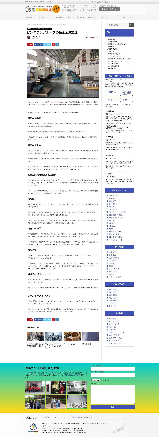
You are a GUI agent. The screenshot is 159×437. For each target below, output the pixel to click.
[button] (109, 9)
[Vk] (100, 2)
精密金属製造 (112, 39)
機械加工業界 (115, 66)
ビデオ (61, 417)
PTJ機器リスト (47, 417)
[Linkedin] (102, 2)
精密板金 (111, 46)
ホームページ (30, 17)
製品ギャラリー (93, 17)
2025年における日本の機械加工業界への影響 (35, 345)
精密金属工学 (112, 42)
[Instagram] (105, 2)
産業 (69, 17)
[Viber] (109, 2)
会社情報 (79, 17)
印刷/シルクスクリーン (115, 54)
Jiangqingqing (36, 36)
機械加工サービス (44, 17)
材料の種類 (58, 17)
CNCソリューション (42, 24)
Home (28, 24)
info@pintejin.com (53, 427)
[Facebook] (93, 2)
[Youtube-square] (96, 2)
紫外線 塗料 (86, 344)
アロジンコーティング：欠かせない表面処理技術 (53, 346)
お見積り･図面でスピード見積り (121, 59)
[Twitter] (98, 2)
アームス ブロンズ (70, 344)
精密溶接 (111, 51)
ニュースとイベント (125, 17)
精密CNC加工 (112, 49)
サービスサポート (107, 17)
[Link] (107, 2)
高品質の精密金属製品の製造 (117, 44)
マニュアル (67, 417)
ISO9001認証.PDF (77, 417)
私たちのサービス (116, 61)
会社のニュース (48, 28)
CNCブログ (33, 24)
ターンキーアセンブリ (115, 56)
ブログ (55, 417)
